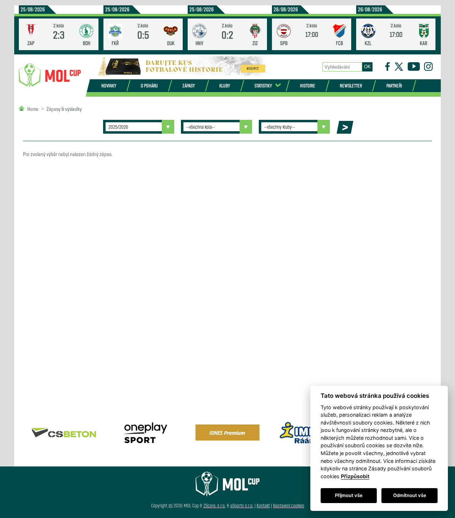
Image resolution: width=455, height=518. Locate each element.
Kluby (224, 85)
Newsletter (351, 85)
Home (32, 108)
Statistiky (263, 85)
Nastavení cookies (288, 505)
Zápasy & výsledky (64, 108)
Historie (307, 85)
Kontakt (263, 505)
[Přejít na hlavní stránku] (49, 75)
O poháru (149, 85)
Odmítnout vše (409, 495)
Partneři (394, 85)
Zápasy (188, 85)
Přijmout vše (349, 495)
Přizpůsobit (355, 476)
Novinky (108, 85)
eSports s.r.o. (241, 505)
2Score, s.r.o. (214, 505)
